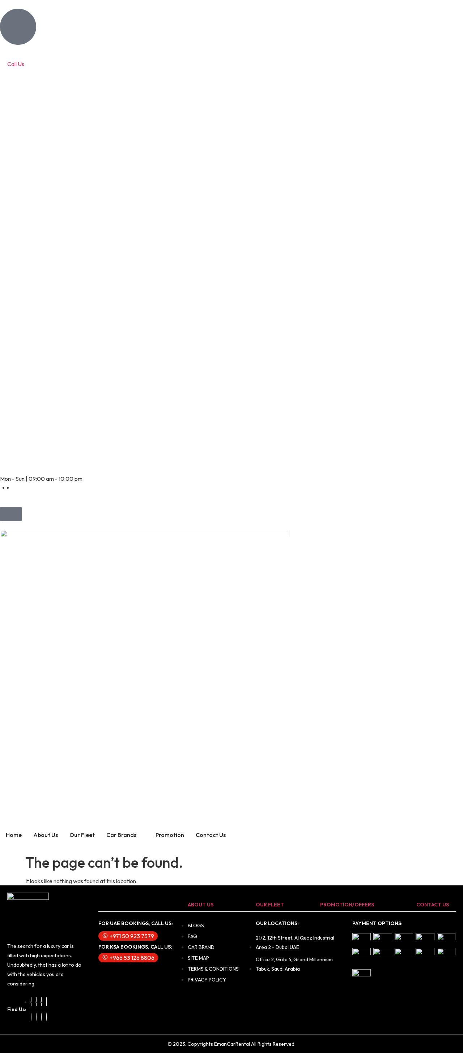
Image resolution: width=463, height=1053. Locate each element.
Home (14, 834)
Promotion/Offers (347, 904)
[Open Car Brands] (141, 834)
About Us (45, 834)
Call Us (15, 64)
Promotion (170, 834)
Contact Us (211, 834)
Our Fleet (82, 834)
